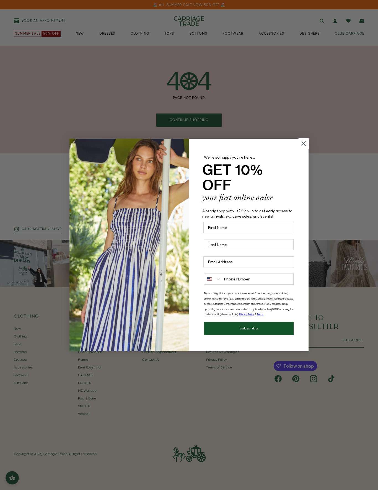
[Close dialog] (304, 143)
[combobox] (212, 279)
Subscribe (249, 328)
